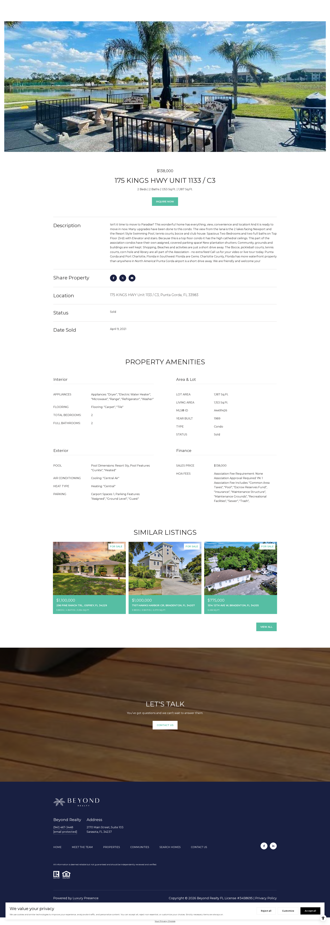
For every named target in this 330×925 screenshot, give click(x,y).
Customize (288, 911)
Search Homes (170, 847)
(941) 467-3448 (63, 827)
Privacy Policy (266, 898)
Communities (139, 847)
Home (57, 847)
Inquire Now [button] (165, 201)
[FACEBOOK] (264, 846)
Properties (111, 847)
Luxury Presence (85, 898)
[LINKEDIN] (273, 846)
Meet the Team (82, 847)
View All (266, 626)
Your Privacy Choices (165, 921)
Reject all (266, 911)
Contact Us (199, 847)
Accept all (310, 911)
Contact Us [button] (165, 725)
